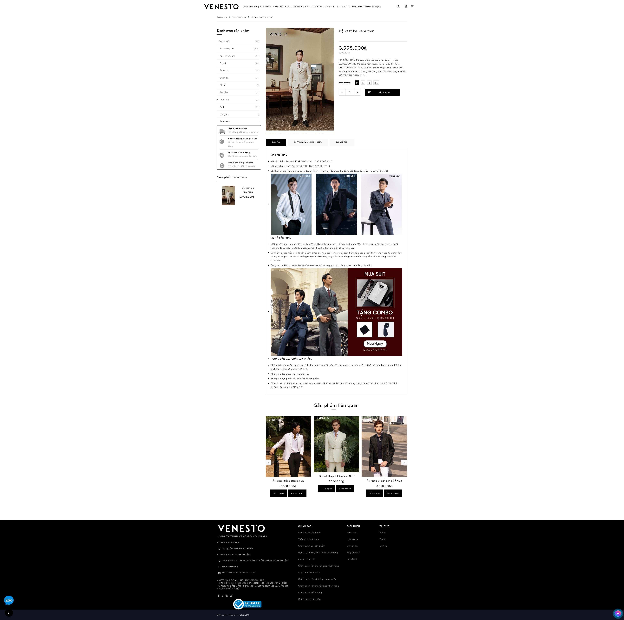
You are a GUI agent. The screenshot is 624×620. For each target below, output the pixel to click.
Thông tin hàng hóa (308, 539)
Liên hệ (383, 545)
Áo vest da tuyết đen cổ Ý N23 (384, 480)
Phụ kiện (226, 99)
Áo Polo (226, 70)
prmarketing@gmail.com (238, 572)
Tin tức (383, 539)
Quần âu (226, 77)
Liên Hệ (343, 6)
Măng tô (226, 114)
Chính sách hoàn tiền (309, 599)
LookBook (352, 559)
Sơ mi (224, 63)
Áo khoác (226, 121)
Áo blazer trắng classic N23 (288, 480)
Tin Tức (331, 6)
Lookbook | (298, 6)
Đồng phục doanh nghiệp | (366, 6)
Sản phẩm (352, 545)
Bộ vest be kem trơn (248, 189)
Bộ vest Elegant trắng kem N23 (336, 475)
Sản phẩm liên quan (336, 405)
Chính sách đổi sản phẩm (311, 545)
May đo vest (353, 552)
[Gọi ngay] (9, 612)
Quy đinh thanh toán (309, 572)
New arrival (352, 539)
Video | (308, 6)
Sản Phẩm (266, 6)
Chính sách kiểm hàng (310, 592)
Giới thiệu (352, 532)
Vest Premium (229, 55)
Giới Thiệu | (320, 6)
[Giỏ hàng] (412, 6)
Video (382, 532)
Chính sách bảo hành (309, 532)
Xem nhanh (297, 493)
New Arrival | (251, 6)
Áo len (225, 106)
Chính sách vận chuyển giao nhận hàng (318, 565)
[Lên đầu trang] (617, 603)
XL (369, 83)
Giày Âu (225, 92)
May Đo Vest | (282, 6)
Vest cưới (226, 41)
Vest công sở (228, 48)
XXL (376, 83)
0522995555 (230, 566)
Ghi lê (224, 85)
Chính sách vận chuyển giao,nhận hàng (318, 585)
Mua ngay (384, 92)
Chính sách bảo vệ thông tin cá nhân (317, 579)
